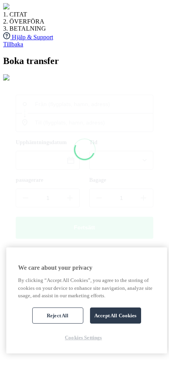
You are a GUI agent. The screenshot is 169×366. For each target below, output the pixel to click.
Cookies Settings (83, 337)
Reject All (57, 315)
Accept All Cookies (115, 315)
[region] (86, 300)
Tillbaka (13, 44)
